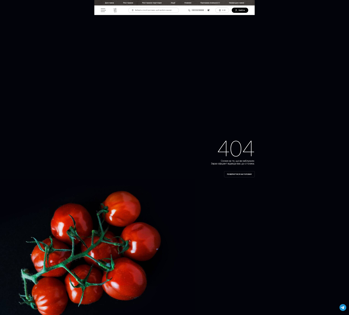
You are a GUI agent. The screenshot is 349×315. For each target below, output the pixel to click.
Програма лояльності (210, 3)
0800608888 (198, 10)
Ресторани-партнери (152, 3)
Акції (173, 3)
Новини (187, 3)
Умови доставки (236, 3)
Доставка (109, 3)
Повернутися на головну (239, 174)
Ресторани (128, 3)
